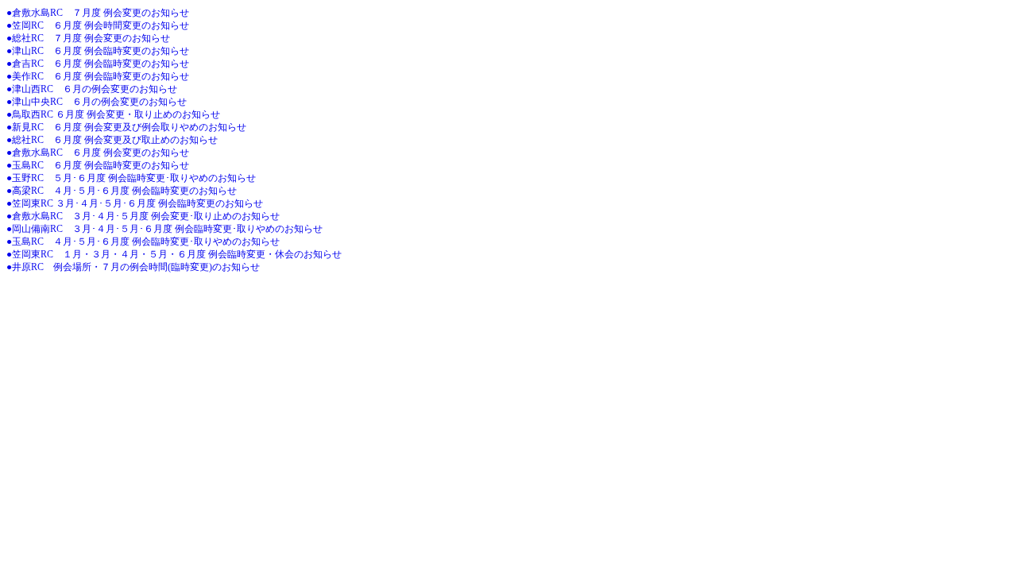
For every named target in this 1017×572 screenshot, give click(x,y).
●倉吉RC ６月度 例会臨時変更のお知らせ (97, 63)
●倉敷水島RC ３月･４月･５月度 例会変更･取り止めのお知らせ (143, 216)
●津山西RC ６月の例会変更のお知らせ (91, 89)
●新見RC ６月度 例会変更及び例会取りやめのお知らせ (126, 127)
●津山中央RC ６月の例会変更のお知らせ (96, 101)
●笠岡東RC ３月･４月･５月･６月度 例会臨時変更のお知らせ (134, 203)
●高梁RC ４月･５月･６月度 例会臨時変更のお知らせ (121, 190)
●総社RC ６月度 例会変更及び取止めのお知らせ (112, 139)
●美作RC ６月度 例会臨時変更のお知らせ (97, 76)
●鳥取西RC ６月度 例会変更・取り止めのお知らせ (113, 114)
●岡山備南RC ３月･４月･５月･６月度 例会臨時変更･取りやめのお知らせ (164, 228)
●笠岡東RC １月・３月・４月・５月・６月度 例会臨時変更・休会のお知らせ (174, 254)
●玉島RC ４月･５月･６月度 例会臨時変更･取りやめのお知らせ (143, 241)
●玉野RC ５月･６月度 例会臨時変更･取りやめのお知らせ (131, 178)
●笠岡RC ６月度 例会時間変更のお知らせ (97, 25)
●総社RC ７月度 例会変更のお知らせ (88, 38)
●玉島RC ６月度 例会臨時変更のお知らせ (97, 165)
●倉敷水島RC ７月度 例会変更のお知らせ (97, 12)
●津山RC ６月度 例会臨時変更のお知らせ (97, 50)
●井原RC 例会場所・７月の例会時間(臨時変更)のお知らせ (133, 266)
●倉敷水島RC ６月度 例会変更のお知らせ (97, 152)
